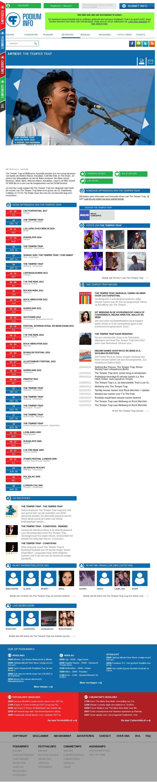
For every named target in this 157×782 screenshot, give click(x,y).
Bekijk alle (122, 278)
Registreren (56, 6)
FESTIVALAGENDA (48, 755)
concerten (31, 34)
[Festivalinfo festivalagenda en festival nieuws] (3, 15)
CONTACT (105, 736)
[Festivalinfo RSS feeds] (152, 44)
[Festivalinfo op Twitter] (145, 44)
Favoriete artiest (96, 174)
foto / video (125, 34)
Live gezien (92, 181)
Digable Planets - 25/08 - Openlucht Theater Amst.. (78, 664)
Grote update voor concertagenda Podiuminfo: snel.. (111, 715)
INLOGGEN (23, 5)
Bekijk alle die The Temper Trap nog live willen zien (113, 596)
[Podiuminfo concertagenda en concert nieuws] (3, 41)
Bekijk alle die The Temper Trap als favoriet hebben (40, 596)
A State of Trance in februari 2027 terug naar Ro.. (33, 705)
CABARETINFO (72, 746)
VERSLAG (18, 767)
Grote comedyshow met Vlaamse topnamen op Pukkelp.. (113, 711)
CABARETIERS (72, 759)
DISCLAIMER (40, 736)
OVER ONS (123, 736)
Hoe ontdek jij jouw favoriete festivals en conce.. (127, 669)
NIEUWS (17, 750)
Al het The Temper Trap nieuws (127, 411)
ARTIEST (14, 53)
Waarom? (67, 6)
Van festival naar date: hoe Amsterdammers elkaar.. (34, 711)
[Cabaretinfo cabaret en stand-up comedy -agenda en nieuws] (3, 64)
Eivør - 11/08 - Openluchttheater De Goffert (78, 676)
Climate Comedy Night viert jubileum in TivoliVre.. (109, 705)
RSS (137, 736)
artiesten (67, 34)
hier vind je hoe (99, 24)
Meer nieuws (41, 686)
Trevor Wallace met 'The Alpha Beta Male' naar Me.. (111, 708)
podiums (48, 34)
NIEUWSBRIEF (62, 736)
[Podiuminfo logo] (24, 19)
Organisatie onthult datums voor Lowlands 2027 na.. (35, 715)
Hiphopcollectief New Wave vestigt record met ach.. (30, 664)
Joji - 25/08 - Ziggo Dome (73, 659)
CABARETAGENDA (74, 755)
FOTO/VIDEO (19, 775)
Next (146, 106)
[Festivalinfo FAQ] (3, 106)
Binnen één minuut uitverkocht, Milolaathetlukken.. (25, 680)
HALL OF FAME (97, 755)
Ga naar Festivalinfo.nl (60, 720)
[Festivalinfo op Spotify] (139, 44)
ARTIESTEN (19, 763)
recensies (105, 34)
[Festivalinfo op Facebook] (132, 44)
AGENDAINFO (97, 746)
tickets (140, 34)
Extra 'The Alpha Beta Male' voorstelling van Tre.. (109, 701)
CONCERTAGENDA (23, 755)
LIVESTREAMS (21, 759)
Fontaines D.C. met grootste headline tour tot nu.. (128, 664)
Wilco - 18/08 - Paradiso (73, 672)
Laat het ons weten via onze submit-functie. (104, 199)
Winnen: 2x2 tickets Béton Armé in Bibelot (30, 659)
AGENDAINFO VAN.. (99, 750)
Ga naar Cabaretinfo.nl (133, 720)
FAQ (148, 736)
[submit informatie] (137, 6)
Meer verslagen (88, 682)
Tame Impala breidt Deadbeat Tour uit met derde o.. (30, 669)
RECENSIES (19, 771)
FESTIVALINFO (47, 746)
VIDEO (67, 767)
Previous (15, 106)
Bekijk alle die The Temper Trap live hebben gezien (39, 636)
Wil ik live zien (129, 174)
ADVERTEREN (85, 736)
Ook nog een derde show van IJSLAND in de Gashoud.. (30, 675)
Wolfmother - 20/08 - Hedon (75, 668)
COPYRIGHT (20, 736)
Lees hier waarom (137, 21)
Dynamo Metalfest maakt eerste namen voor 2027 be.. (36, 701)
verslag (85, 34)
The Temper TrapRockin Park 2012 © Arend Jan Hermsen (27, 140)
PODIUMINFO (21, 746)
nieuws (10, 34)
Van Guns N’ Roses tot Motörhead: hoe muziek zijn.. (35, 708)
